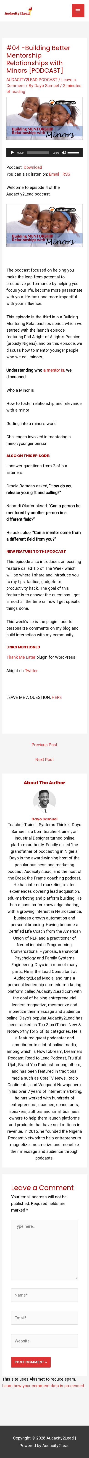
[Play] (12, 152)
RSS (66, 174)
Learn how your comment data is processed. (43, 1385)
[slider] (74, 152)
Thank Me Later (20, 657)
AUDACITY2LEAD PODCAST (31, 79)
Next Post (44, 759)
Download (33, 167)
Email (54, 174)
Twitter (31, 670)
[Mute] (64, 152)
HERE (57, 697)
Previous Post (44, 744)
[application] (44, 152)
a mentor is (53, 370)
